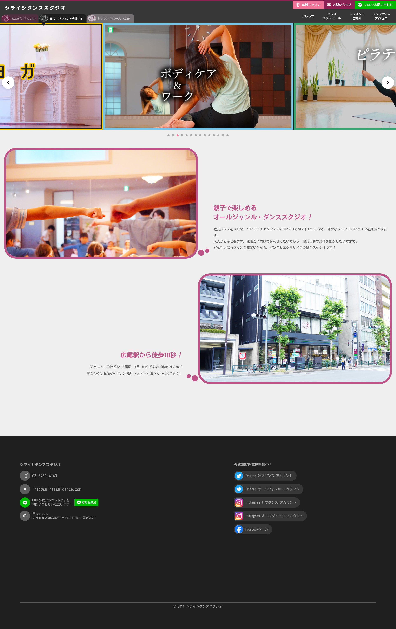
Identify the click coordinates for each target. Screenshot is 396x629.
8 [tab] (200, 135)
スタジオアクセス (381, 16)
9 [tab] (205, 135)
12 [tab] (218, 135)
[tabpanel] (198, 76)
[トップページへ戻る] (35, 8)
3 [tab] (178, 135)
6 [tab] (191, 135)
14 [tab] (227, 135)
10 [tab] (209, 135)
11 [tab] (214, 135)
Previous (8, 82)
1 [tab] (168, 135)
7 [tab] (196, 135)
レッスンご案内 (356, 16)
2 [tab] (173, 135)
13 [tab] (223, 135)
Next (388, 82)
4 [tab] (182, 135)
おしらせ (308, 16)
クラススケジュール (331, 16)
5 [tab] (187, 135)
